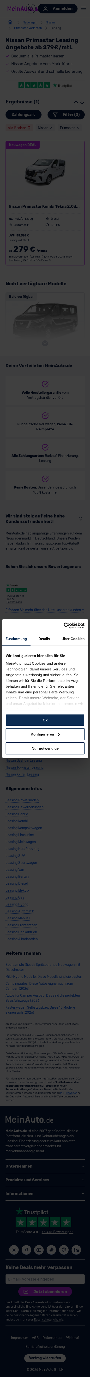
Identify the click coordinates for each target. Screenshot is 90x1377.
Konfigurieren (42, 734)
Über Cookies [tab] (72, 639)
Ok (45, 720)
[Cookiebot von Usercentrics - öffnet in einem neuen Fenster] (64, 625)
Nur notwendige (45, 748)
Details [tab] (44, 639)
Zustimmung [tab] (16, 639)
